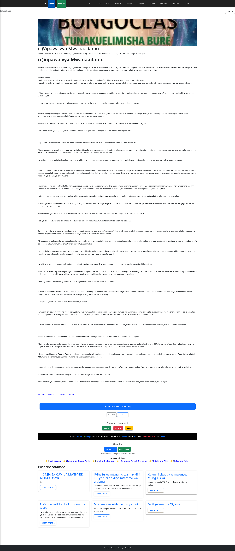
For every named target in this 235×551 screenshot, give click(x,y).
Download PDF (148, 436)
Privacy (120, 548)
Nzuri (107, 428)
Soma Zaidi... (48, 487)
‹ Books (61, 394)
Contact (128, 548)
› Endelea (52, 394)
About (113, 548)
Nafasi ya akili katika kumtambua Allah (62, 506)
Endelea (123, 414)
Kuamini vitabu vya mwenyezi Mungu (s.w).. (168, 476)
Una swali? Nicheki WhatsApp (117, 406)
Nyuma (111, 414)
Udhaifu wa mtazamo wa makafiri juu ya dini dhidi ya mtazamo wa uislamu (117, 477)
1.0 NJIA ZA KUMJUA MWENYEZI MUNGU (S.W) (61, 476)
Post (135, 436)
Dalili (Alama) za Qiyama (164, 504)
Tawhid (125, 436)
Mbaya (118, 428)
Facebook (111, 449)
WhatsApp (124, 449)
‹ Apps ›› (72, 394)
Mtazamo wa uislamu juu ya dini (116, 504)
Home (106, 548)
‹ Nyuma (41, 394)
